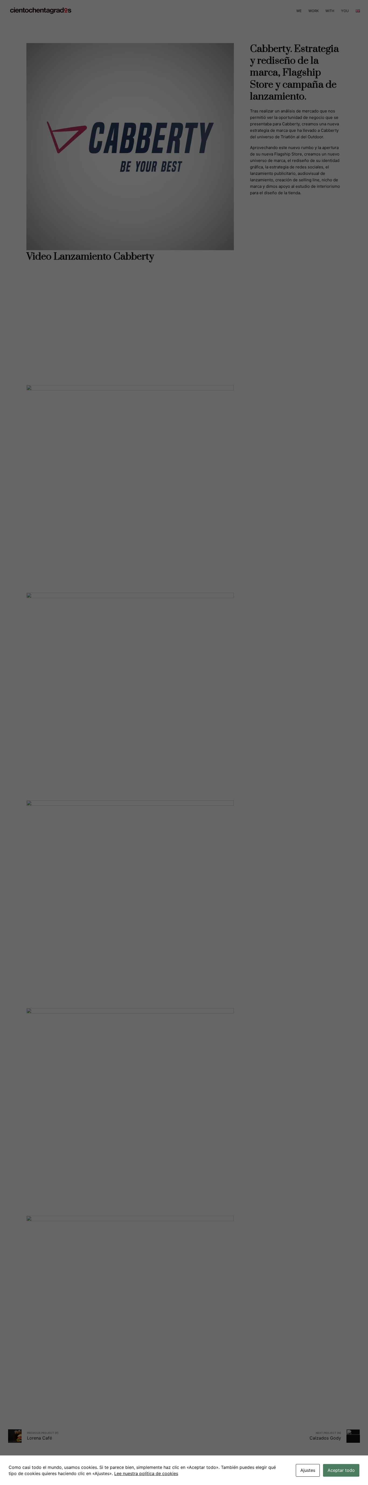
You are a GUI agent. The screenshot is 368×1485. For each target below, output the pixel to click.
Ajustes (307, 1470)
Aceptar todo (341, 1470)
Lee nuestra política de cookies (146, 1473)
